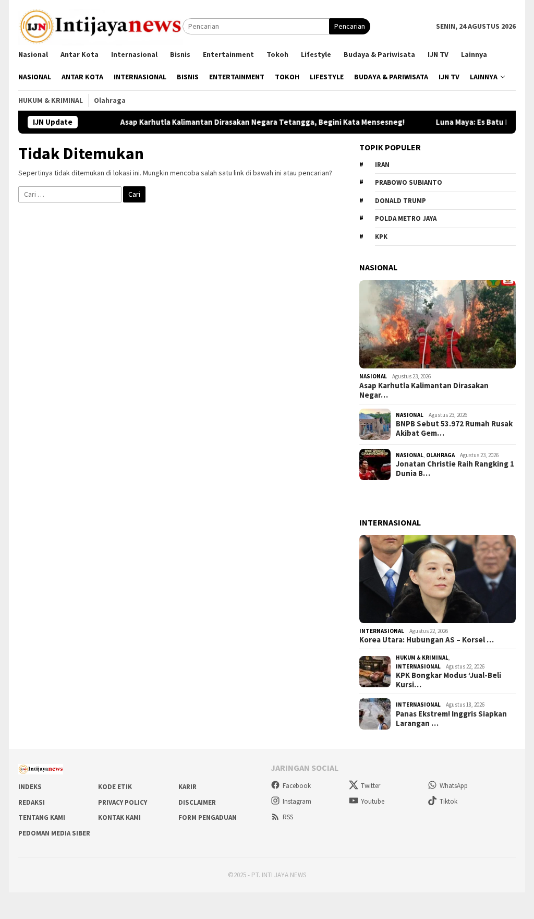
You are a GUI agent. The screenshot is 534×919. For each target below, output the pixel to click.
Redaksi (31, 802)
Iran (382, 164)
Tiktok (448, 801)
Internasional (381, 631)
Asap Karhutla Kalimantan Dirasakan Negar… (424, 390)
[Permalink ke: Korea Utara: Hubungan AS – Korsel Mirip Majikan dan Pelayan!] (437, 579)
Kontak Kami (119, 817)
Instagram (297, 801)
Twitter (370, 785)
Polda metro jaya (405, 218)
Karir (187, 786)
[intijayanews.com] (100, 25)
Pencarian (349, 26)
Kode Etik (115, 786)
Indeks (30, 786)
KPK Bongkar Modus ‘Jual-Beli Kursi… (448, 680)
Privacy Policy (122, 802)
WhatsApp (454, 785)
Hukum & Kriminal (422, 657)
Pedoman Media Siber (54, 833)
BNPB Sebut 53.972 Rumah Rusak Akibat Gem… (454, 428)
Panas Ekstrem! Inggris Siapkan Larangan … (451, 718)
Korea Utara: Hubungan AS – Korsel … (426, 640)
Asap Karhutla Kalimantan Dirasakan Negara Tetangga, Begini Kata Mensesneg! (246, 122)
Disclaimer (197, 802)
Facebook (297, 785)
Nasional (373, 376)
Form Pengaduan (207, 817)
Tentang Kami (41, 817)
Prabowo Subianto (408, 182)
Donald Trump (400, 200)
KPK (381, 236)
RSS (288, 817)
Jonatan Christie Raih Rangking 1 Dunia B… (455, 468)
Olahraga (440, 455)
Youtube (372, 801)
